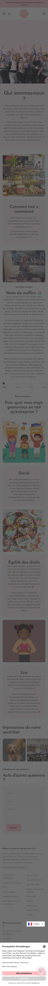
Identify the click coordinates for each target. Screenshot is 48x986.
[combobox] (36, 924)
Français (36, 924)
